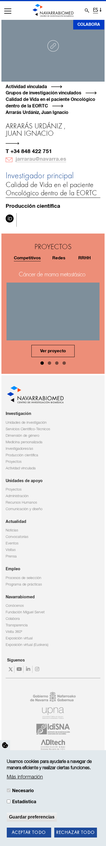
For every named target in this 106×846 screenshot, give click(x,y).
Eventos (12, 543)
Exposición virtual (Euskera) (27, 645)
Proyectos (13, 462)
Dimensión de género (22, 436)
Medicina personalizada (24, 442)
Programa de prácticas (24, 584)
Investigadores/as (19, 449)
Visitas (11, 550)
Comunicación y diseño (24, 509)
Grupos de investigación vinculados (43, 93)
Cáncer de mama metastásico (52, 275)
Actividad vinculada (26, 86)
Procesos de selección (23, 578)
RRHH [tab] (84, 258)
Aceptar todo (29, 832)
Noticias (12, 530)
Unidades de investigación (26, 423)
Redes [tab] (58, 258)
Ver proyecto (53, 351)
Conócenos (15, 606)
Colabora (88, 25)
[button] (7, 11)
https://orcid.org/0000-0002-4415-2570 (10, 220)
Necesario (23, 790)
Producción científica (22, 455)
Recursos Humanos (21, 502)
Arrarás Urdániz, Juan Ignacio (37, 112)
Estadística (24, 802)
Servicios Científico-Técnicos (28, 429)
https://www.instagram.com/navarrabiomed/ (37, 669)
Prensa (11, 556)
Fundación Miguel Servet (25, 612)
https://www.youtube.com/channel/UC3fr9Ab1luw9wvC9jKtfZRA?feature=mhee (19, 669)
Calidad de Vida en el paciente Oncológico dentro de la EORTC (51, 189)
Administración (17, 496)
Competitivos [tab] (27, 258)
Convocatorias (17, 537)
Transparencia (17, 625)
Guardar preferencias (32, 817)
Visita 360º (14, 632)
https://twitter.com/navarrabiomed (10, 669)
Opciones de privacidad (5, 745)
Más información (25, 777)
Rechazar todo (75, 832)
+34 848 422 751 (31, 151)
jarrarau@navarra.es (41, 159)
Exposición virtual (19, 638)
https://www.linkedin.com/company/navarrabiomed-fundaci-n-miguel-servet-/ (28, 669)
